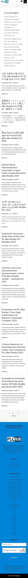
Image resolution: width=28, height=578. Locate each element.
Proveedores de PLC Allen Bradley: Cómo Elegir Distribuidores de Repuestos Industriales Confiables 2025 (13, 315)
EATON (14, 523)
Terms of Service (14, 462)
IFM (14, 530)
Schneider (14, 508)
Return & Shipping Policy (14, 466)
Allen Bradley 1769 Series (14, 492)
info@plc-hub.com (16, 426)
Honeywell (14, 528)
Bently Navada (14, 519)
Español (4, 324)
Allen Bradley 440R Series (14, 496)
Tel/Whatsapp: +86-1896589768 (14, 428)
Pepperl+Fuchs (14, 498)
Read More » (5, 94)
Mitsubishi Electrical (14, 504)
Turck (14, 511)
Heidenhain (14, 526)
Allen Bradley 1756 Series (14, 485)
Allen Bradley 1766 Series (14, 489)
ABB (14, 513)
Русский (11, 285)
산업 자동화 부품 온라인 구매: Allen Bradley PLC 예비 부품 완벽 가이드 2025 (14, 76)
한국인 (10, 82)
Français (4, 179)
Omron (14, 500)
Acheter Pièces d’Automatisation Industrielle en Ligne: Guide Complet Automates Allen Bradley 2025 (14, 170)
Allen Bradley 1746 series (14, 481)
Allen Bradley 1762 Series (14, 487)
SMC (14, 502)
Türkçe (10, 245)
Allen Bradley (14, 476)
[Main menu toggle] (25, 1)
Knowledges (5, 82)
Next (14, 415)
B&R (15, 515)
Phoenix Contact (14, 506)
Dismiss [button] (18, 575)
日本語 (10, 112)
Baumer (14, 517)
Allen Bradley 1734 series (14, 479)
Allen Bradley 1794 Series (14, 494)
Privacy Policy (14, 464)
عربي (10, 213)
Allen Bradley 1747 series (14, 483)
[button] (17, 2)
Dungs (14, 521)
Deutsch (4, 390)
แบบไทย (11, 144)
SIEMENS (14, 534)
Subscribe (14, 557)
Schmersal (14, 532)
